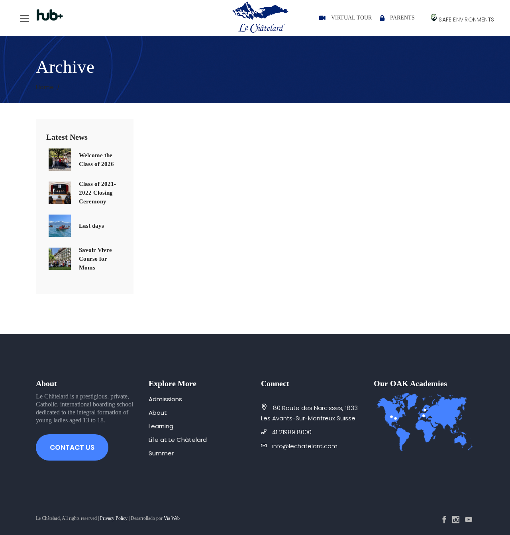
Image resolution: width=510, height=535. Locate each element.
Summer (161, 453)
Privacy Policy (114, 518)
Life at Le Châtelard (178, 439)
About (158, 412)
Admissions (165, 399)
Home (45, 87)
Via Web (172, 518)
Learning (161, 426)
